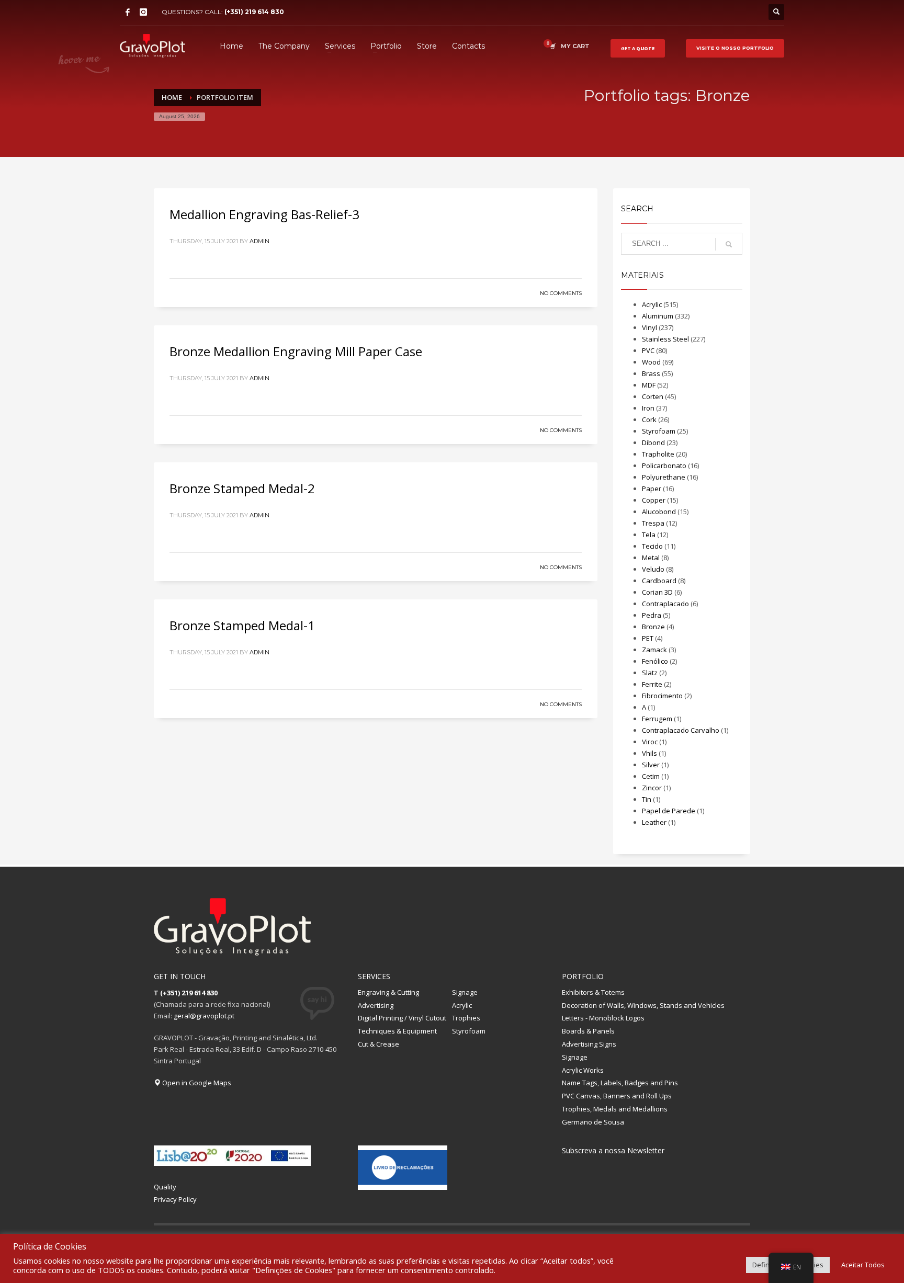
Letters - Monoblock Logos (603, 1018)
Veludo (653, 569)
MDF (649, 385)
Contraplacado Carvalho (680, 730)
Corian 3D (657, 592)
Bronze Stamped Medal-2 (242, 488)
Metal (651, 557)
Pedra (651, 615)
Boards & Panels (588, 1031)
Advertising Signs (589, 1044)
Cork (649, 419)
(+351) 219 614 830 (254, 12)
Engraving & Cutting (388, 992)
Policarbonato (664, 465)
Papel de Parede (668, 810)
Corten (652, 396)
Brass (651, 373)
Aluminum (657, 316)
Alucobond (659, 511)
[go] (728, 244)
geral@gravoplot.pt (204, 1015)
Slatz (650, 672)
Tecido (652, 546)
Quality (165, 1186)
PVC (648, 350)
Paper (651, 488)
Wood (651, 362)
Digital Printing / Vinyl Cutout (402, 1018)
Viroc (650, 741)
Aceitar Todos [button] (863, 1264)
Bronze (653, 626)
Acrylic (652, 304)
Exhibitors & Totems (593, 992)
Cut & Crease (378, 1044)
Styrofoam (658, 431)
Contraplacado (665, 603)
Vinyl (649, 327)
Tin (646, 799)
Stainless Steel (665, 339)
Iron (648, 408)
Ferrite (652, 684)
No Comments (561, 293)
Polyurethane (663, 477)
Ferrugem (657, 718)
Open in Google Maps (196, 1082)
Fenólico (655, 661)
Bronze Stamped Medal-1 (242, 625)
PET (647, 638)
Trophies (466, 1018)
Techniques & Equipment (397, 1031)
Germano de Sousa (593, 1122)
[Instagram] (143, 12)
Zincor (652, 787)
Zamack (654, 649)
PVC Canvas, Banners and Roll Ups (617, 1095)
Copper (653, 500)
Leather (654, 822)
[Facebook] (127, 12)
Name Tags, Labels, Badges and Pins (620, 1082)
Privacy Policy (175, 1199)
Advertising (375, 1005)
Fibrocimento (662, 695)
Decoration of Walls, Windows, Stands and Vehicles (643, 1005)
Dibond (653, 442)
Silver (651, 764)
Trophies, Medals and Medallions (615, 1109)
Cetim (651, 776)
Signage (465, 992)
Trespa (653, 523)
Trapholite (658, 454)
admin (259, 241)
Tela (649, 534)
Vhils (649, 753)
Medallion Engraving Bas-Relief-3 (264, 214)
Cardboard (659, 580)
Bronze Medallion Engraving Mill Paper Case (296, 351)
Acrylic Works (583, 1070)
